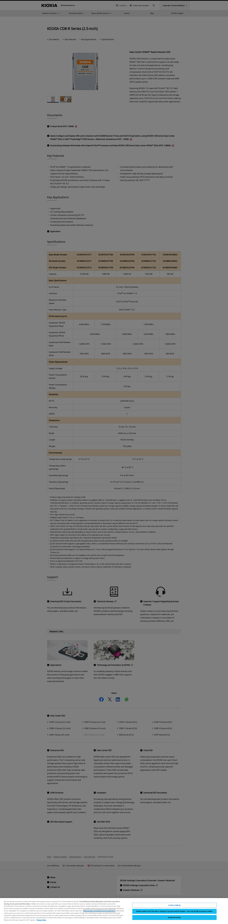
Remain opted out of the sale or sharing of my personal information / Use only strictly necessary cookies (174, 911)
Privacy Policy (41, 920)
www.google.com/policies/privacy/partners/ (99, 911)
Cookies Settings (174, 905)
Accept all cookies (174, 917)
